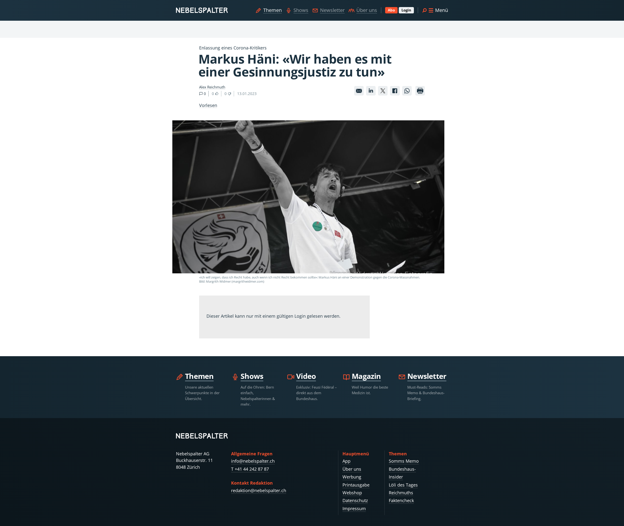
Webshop (352, 493)
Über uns (366, 10)
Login (406, 10)
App (346, 461)
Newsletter (332, 10)
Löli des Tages (403, 485)
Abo (391, 10)
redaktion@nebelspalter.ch (258, 490)
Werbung (351, 477)
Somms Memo (404, 461)
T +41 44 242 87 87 (250, 469)
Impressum (354, 508)
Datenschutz (355, 500)
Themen (272, 10)
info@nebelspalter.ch (253, 461)
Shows (300, 10)
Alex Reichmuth (212, 87)
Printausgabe (356, 485)
